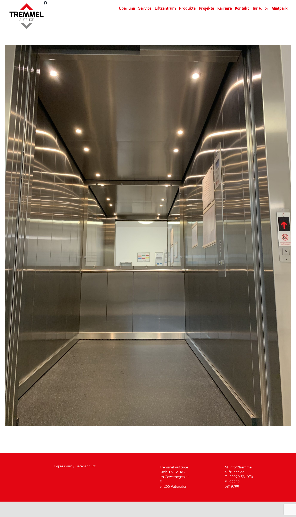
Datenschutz (85, 466)
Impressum (63, 466)
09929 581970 (241, 477)
